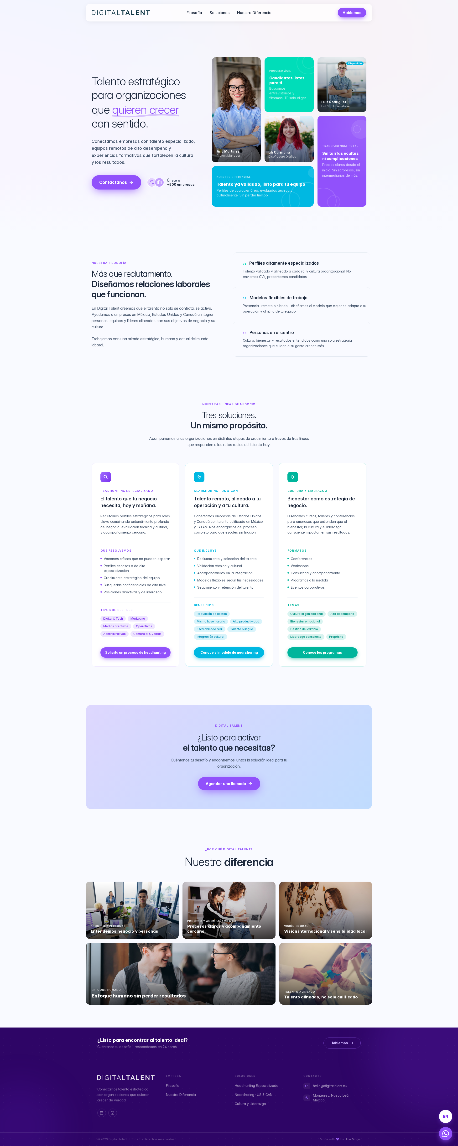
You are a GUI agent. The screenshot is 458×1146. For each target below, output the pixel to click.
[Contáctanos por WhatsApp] (445, 1133)
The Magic (353, 1139)
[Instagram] (112, 1113)
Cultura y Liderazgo (250, 1104)
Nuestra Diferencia (254, 12)
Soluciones (219, 12)
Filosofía (194, 12)
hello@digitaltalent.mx (330, 1086)
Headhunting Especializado (256, 1086)
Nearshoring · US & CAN (253, 1095)
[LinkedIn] (101, 1113)
